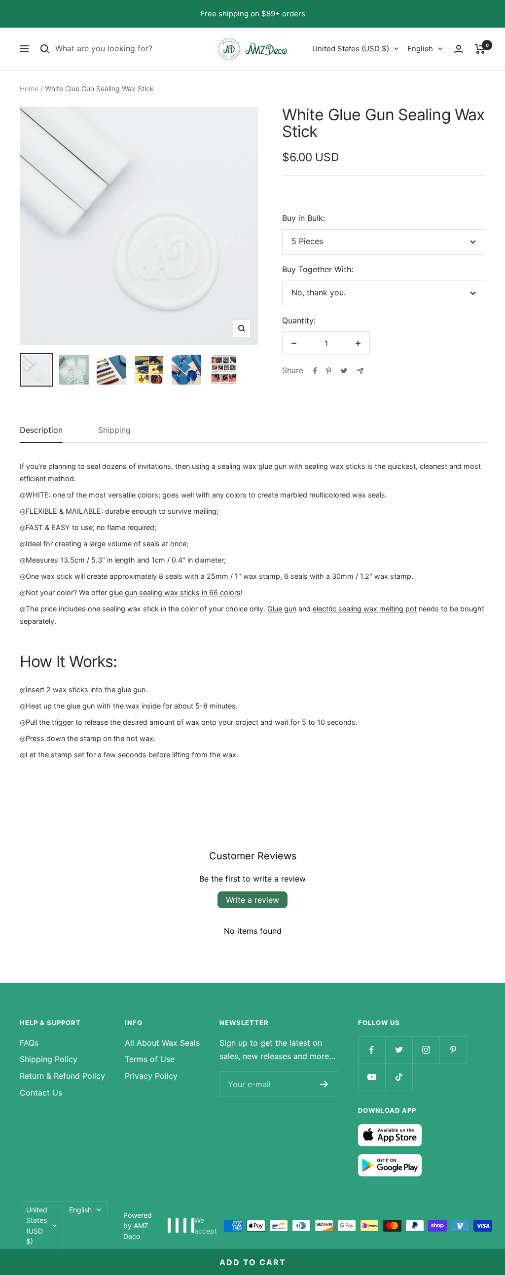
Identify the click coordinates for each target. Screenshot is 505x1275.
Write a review (252, 900)
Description (41, 430)
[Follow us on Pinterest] (453, 1049)
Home (29, 88)
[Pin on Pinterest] (328, 370)
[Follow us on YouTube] (371, 1077)
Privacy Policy (151, 1076)
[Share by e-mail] (360, 371)
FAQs (29, 1043)
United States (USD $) (350, 48)
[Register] (324, 1084)
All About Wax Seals (162, 1043)
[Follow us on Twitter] (398, 1049)
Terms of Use (150, 1059)
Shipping (114, 430)
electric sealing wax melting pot (365, 608)
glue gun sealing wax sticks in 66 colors (175, 592)
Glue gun (281, 608)
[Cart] (480, 49)
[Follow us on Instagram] (425, 1049)
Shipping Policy (48, 1059)
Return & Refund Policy (62, 1076)
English (420, 48)
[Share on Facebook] (315, 370)
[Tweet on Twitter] (344, 370)
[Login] (458, 49)
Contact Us (41, 1093)
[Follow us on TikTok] (398, 1077)
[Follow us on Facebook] (371, 1049)
